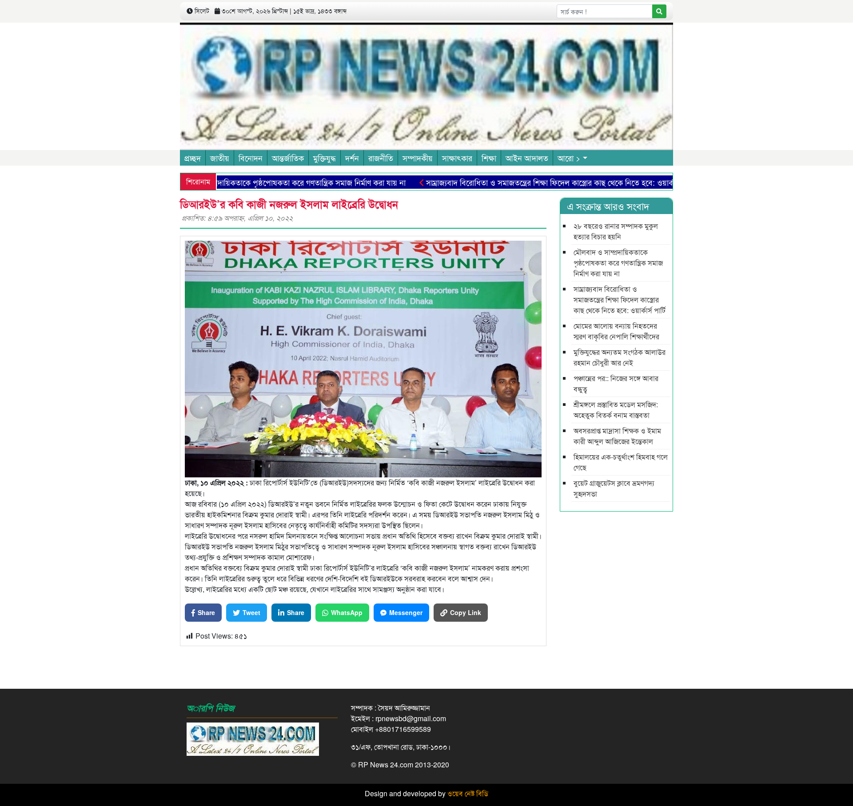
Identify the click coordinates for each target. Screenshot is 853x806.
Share (206, 612)
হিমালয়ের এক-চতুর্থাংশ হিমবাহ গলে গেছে (621, 462)
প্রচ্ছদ (192, 157)
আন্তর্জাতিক (288, 157)
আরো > (569, 157)
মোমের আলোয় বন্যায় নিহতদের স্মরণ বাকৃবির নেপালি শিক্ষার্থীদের (616, 331)
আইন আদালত (527, 157)
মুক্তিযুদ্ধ (324, 157)
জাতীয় (219, 157)
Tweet (251, 612)
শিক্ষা (489, 157)
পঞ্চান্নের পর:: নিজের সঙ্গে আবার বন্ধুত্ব (616, 383)
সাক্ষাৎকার (457, 157)
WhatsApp (347, 612)
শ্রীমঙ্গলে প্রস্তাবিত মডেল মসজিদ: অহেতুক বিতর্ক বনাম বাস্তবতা (616, 409)
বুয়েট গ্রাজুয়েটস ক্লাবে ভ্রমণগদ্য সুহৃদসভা (614, 488)
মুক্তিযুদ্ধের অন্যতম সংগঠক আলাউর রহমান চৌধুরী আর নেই (620, 357)
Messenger (406, 612)
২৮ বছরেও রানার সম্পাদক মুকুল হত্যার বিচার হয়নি (616, 231)
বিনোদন (251, 157)
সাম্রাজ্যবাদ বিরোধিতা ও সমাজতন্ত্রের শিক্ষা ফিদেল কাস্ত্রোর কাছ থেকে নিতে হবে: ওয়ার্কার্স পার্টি (535, 182)
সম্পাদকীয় (418, 157)
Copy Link (465, 612)
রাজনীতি (380, 157)
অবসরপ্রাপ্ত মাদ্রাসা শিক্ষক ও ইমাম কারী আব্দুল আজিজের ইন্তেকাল (617, 435)
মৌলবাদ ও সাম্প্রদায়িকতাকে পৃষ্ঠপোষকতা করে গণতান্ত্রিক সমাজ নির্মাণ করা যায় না (261, 182)
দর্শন (352, 157)
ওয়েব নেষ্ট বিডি (467, 793)
